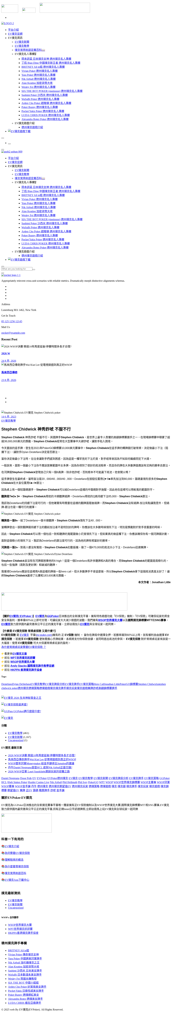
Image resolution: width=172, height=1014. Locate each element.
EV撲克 (40, 616)
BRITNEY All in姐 (18, 950)
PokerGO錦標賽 (129, 684)
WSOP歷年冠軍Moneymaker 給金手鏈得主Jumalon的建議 (41, 763)
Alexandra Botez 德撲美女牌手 (25, 998)
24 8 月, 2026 (8, 360)
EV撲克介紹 (12, 846)
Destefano (6, 684)
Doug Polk (26, 778)
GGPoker (53, 616)
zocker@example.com (13, 332)
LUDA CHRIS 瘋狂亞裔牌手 (24, 1002)
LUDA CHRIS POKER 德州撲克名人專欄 (46, 115)
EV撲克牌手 (72, 684)
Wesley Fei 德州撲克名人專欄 (38, 87)
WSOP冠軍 (163, 782)
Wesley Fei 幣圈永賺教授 (22, 978)
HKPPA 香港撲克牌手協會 (26, 669)
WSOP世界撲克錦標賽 (127, 782)
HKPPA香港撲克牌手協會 (23, 932)
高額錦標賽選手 (107, 688)
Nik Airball (56, 782)
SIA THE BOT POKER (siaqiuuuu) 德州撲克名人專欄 (52, 91)
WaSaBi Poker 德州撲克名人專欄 (40, 99)
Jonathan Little (112, 684)
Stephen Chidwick (148, 684)
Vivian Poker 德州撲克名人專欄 (40, 70)
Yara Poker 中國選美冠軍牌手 (25, 958)
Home (11, 398)
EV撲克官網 (15, 33)
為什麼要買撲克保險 (17, 866)
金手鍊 (60, 790)
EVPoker (42, 778)
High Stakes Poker (17, 782)
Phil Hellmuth (69, 782)
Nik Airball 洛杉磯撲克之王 (23, 962)
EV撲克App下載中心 (17, 879)
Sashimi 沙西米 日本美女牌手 (25, 970)
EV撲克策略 (86, 684)
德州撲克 (23, 688)
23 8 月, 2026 (8, 380)
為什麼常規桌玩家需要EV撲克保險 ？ (23, 647)
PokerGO (93, 782)
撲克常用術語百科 (15, 873)
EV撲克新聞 (22, 41)
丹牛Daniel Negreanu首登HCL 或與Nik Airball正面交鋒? (40, 767)
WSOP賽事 (7, 786)
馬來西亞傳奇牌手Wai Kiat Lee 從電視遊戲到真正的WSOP (42, 759)
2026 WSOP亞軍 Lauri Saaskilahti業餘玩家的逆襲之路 (39, 771)
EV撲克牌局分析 (55, 684)
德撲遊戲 (44, 688)
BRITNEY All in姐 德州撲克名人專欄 (43, 66)
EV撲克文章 (19, 653)
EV (34, 778)
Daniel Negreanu (10, 778)
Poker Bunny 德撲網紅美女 (23, 994)
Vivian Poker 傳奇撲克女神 (23, 954)
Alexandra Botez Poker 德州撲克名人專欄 (45, 119)
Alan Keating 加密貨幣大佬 (37, 83)
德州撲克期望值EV (60, 786)
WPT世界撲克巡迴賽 (22, 657)
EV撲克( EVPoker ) (21, 616)
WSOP (109, 782)
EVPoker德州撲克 (57, 778)
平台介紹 (13, 29)
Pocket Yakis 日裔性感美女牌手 (26, 990)
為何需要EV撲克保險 (17, 853)
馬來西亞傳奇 (9, 372)
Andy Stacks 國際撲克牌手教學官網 (32, 665)
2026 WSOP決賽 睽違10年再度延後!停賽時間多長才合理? (41, 755)
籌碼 (35, 790)
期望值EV (13, 790)
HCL (4, 782)
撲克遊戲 (82, 688)
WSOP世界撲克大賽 (110, 620)
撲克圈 (122, 786)
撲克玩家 (71, 688)
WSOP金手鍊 (23, 786)
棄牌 (90, 688)
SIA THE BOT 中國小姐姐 (23, 982)
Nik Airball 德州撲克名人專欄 (39, 79)
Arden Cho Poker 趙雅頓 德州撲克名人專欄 (46, 103)
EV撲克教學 (22, 45)
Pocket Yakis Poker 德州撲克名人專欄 (43, 111)
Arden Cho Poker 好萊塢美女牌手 (27, 986)
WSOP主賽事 (148, 782)
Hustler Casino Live (38, 782)
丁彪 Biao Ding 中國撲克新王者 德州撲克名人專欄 (51, 62)
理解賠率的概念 (14, 859)
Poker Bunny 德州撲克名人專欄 (40, 107)
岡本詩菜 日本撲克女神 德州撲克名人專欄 (46, 58)
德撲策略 (34, 688)
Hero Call (99, 684)
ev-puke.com (44, 634)
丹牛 (34, 786)
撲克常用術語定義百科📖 (30, 49)
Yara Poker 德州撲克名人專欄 (38, 74)
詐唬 (95, 688)
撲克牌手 (60, 688)
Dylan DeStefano (21, 684)
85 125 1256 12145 (11, 321)
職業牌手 (44, 790)
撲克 (52, 688)
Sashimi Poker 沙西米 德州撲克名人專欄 (45, 95)
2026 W (5, 353)
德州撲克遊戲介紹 (32, 127)
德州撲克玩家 (80, 786)
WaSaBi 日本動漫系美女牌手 (25, 974)
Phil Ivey (83, 782)
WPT (102, 782)
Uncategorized (16, 740)
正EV (29, 790)
